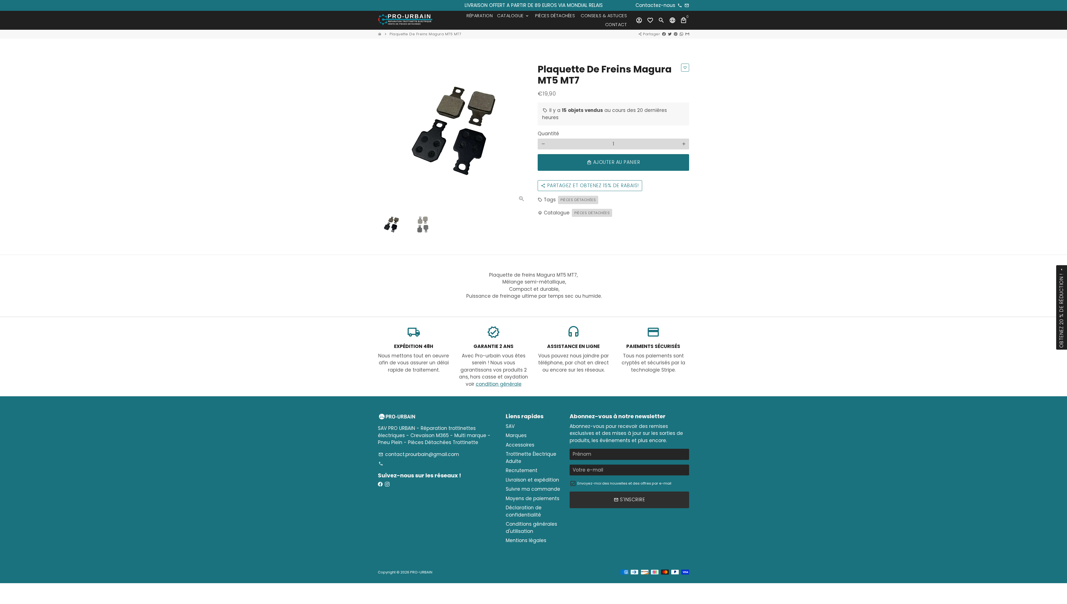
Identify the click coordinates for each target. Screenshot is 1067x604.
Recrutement (521, 470)
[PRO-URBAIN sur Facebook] (380, 484)
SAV (510, 426)
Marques (516, 435)
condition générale (499, 384)
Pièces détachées (578, 199)
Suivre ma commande (533, 489)
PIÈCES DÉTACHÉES (555, 15)
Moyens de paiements (532, 498)
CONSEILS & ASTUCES (604, 15)
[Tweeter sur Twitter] (670, 34)
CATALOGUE (513, 15)
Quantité (548, 133)
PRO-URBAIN (421, 572)
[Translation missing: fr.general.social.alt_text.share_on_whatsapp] (681, 34)
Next (521, 131)
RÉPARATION (480, 15)
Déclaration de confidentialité (524, 511)
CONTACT (616, 24)
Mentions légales (526, 540)
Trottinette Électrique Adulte (531, 458)
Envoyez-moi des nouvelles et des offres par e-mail (624, 483)
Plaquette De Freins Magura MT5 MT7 (425, 34)
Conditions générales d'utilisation (531, 528)
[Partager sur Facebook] (664, 34)
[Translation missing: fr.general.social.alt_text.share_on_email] (687, 34)
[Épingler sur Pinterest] (675, 34)
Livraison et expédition (532, 480)
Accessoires (520, 445)
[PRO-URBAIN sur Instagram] (387, 484)
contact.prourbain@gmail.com (418, 454)
